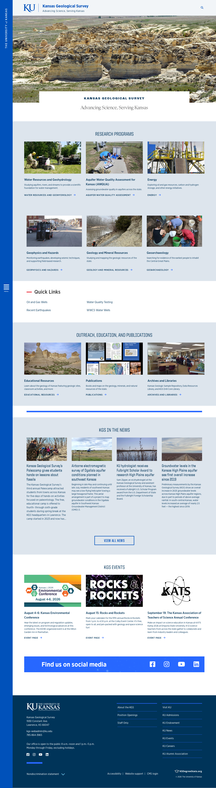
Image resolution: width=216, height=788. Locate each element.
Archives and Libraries (163, 394)
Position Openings (127, 715)
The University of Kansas (192, 777)
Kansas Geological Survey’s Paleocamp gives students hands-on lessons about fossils (44, 472)
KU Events (168, 738)
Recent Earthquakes (39, 310)
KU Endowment (171, 723)
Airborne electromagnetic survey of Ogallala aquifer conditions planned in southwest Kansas (89, 472)
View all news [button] (114, 540)
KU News (167, 730)
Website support (134, 773)
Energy (152, 194)
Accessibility (114, 773)
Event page (31, 637)
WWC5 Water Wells (98, 310)
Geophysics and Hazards (43, 269)
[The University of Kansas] (43, 709)
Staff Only (122, 723)
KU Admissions (171, 715)
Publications (94, 394)
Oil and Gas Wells (37, 302)
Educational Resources (39, 394)
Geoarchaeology (158, 269)
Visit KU (167, 707)
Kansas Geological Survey (66, 6)
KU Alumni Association (175, 753)
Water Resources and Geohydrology (48, 194)
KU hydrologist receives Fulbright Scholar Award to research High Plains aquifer (135, 470)
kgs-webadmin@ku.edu (39, 731)
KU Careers (169, 746)
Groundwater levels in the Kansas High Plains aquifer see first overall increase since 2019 (179, 472)
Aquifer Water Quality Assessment (108, 194)
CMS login (152, 773)
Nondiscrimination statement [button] (43, 774)
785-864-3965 (34, 735)
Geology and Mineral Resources (108, 269)
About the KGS (125, 707)
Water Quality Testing (100, 302)
